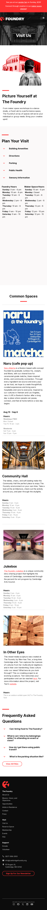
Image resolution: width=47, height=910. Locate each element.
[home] (12, 19)
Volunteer (6, 849)
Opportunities (7, 804)
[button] (43, 18)
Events (4, 833)
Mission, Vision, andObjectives (9, 799)
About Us (5, 795)
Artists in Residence (9, 807)
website (13, 684)
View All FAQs (12, 764)
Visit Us (5, 823)
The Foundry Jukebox (14, 571)
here (35, 678)
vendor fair (22, 2)
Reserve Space (8, 827)
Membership (7, 830)
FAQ (3, 837)
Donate (5, 846)
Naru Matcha (10, 368)
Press (4, 814)
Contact (5, 811)
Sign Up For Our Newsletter (18, 873)
